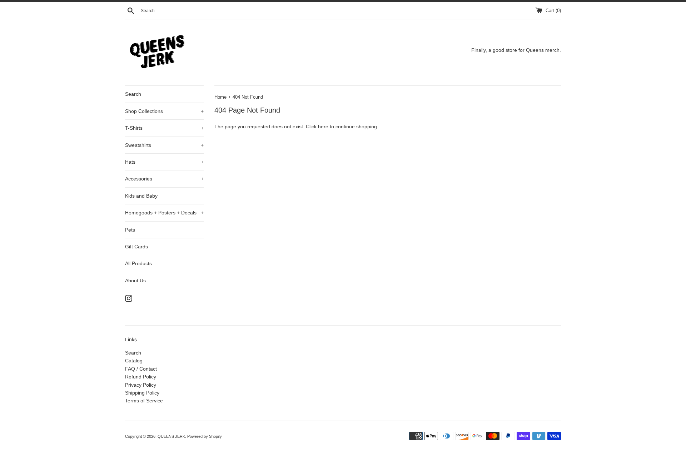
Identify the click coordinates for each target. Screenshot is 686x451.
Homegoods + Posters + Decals (164, 212)
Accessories (164, 179)
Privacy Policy (140, 385)
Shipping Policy (142, 393)
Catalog (134, 360)
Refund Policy (140, 377)
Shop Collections (164, 111)
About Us (135, 280)
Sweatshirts (164, 145)
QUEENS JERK (171, 436)
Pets (130, 230)
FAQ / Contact (141, 369)
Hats (164, 162)
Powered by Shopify (204, 436)
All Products (138, 263)
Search (133, 94)
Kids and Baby (141, 196)
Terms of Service (144, 400)
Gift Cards (136, 246)
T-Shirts (164, 128)
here (323, 126)
